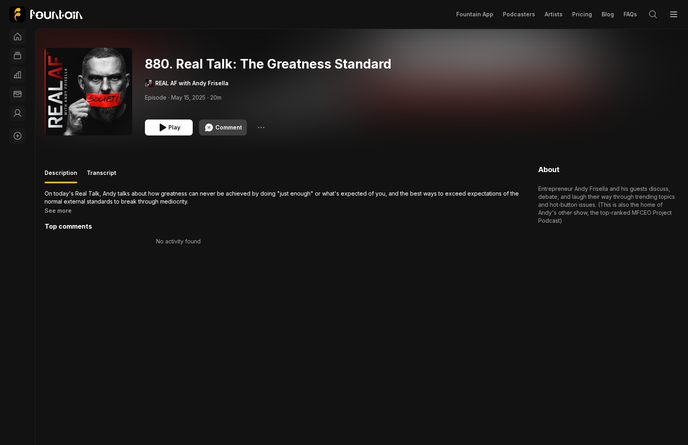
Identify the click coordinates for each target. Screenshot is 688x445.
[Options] (261, 127)
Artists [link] (554, 14)
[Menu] (673, 14)
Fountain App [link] (474, 14)
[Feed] (17, 56)
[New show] (17, 136)
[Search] (653, 14)
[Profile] (17, 113)
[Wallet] (17, 94)
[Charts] (17, 75)
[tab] (61, 176)
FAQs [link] (630, 14)
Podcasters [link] (519, 14)
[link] (46, 14)
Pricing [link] (582, 14)
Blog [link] (608, 14)
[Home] (17, 37)
